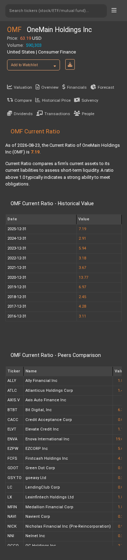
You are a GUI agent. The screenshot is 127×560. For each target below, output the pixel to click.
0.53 (121, 468)
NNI (10, 536)
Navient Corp (37, 516)
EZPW (12, 448)
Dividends (23, 113)
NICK (12, 526)
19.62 (120, 439)
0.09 (121, 487)
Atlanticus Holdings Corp (49, 390)
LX (9, 497)
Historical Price (56, 100)
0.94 (121, 526)
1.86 (121, 380)
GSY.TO (14, 478)
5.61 (121, 448)
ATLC (12, 390)
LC (9, 487)
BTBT (12, 410)
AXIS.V (13, 400)
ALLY (11, 380)
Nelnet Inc (35, 536)
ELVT (11, 429)
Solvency (89, 100)
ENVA (12, 439)
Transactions (57, 113)
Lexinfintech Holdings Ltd (49, 497)
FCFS (12, 458)
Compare (23, 100)
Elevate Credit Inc (42, 429)
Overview (50, 87)
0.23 (121, 536)
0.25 (121, 478)
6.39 (121, 410)
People (88, 113)
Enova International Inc (47, 439)
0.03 (121, 419)
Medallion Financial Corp (49, 507)
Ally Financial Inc (41, 380)
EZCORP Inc (36, 448)
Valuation (23, 87)
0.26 (121, 516)
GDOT (12, 468)
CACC (12, 419)
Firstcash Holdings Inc (46, 458)
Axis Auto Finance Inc (45, 400)
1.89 (121, 497)
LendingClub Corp (42, 487)
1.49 (121, 390)
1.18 (121, 429)
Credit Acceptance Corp (48, 419)
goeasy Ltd (35, 478)
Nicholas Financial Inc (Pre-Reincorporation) (68, 526)
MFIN (12, 507)
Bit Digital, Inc (38, 410)
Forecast (106, 87)
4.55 (121, 458)
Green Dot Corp (40, 468)
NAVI (11, 516)
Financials (77, 87)
